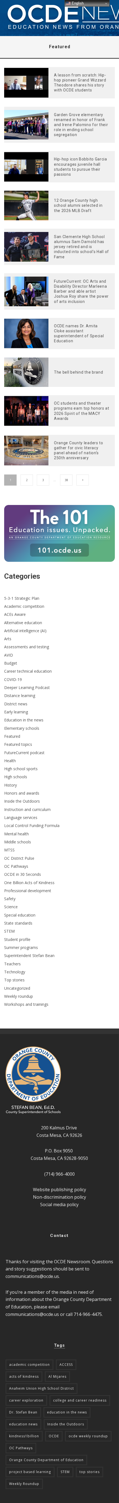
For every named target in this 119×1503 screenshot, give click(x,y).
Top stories (14, 980)
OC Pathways (16, 866)
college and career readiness (80, 1400)
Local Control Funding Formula (32, 825)
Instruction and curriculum (27, 809)
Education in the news (23, 720)
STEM (9, 931)
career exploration (26, 1400)
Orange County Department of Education (46, 1460)
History (10, 785)
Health (10, 760)
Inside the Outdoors (22, 801)
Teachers (12, 963)
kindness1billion (24, 1436)
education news (23, 1424)
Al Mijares (57, 1376)
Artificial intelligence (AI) (25, 630)
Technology (14, 971)
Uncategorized (17, 988)
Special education (19, 915)
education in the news (67, 1412)
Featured (12, 736)
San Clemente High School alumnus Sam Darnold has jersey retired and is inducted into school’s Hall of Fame (81, 246)
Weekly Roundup (24, 1483)
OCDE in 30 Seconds (22, 874)
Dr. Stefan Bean (23, 1412)
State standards (18, 923)
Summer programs (21, 947)
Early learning (16, 712)
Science (11, 906)
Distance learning (19, 695)
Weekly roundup (18, 996)
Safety (9, 898)
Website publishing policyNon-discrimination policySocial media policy (59, 1196)
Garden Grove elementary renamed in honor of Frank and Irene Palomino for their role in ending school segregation (81, 125)
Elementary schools (21, 728)
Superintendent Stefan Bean (29, 955)
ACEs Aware (15, 614)
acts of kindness (24, 1376)
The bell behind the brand (78, 372)
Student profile (17, 939)
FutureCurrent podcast (24, 752)
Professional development (27, 890)
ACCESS (66, 1364)
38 (66, 480)
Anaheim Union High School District (41, 1388)
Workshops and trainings (26, 1004)
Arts (7, 638)
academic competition (29, 1364)
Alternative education (23, 622)
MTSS (9, 850)
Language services (20, 817)
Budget (10, 663)
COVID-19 (13, 679)
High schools (15, 776)
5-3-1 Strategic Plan (21, 598)
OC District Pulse (19, 858)
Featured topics (18, 744)
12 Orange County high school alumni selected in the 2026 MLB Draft (78, 205)
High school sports (21, 768)
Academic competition (24, 606)
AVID (8, 655)
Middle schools (17, 841)
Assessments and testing (26, 646)
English (77, 3)
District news (15, 703)
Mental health (16, 833)
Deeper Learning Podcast (27, 687)
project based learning (30, 1471)
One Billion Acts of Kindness (29, 882)
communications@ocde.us (32, 1276)
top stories (89, 1471)
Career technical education (28, 671)
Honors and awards (21, 793)
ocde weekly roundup (88, 1436)
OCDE (54, 1436)
